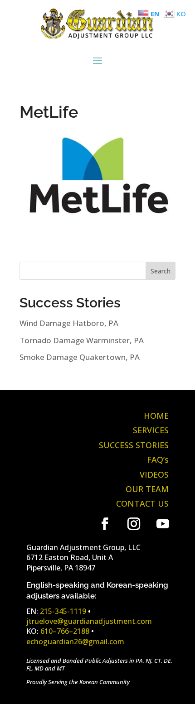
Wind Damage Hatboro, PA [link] (69, 323)
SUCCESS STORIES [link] (134, 445)
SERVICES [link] (151, 430)
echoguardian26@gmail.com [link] (75, 642)
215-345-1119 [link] (63, 611)
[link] (97, 36)
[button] (97, 60)
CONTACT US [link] (142, 503)
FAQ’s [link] (158, 459)
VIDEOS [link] (154, 474)
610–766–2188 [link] (64, 631)
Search (161, 271)
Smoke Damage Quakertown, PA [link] (80, 357)
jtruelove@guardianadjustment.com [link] (89, 621)
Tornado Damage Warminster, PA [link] (82, 340)
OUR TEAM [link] (147, 489)
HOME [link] (156, 415)
